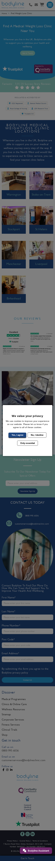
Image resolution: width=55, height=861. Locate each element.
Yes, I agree (17, 435)
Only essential (27, 443)
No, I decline (37, 435)
